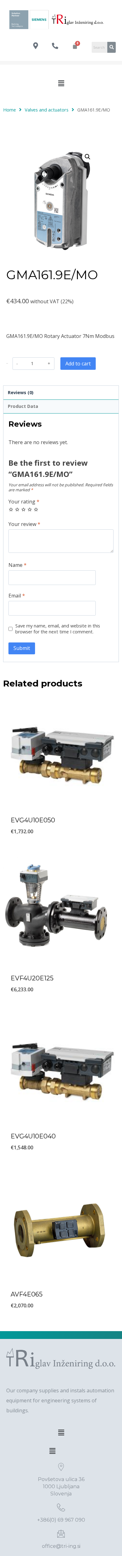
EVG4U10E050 (33, 820)
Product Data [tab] (23, 406)
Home (9, 110)
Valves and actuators (47, 110)
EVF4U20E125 (32, 978)
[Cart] (74, 46)
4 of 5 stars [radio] (29, 509)
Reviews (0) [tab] (20, 392)
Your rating (23, 501)
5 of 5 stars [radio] (35, 509)
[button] (61, 83)
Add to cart (78, 363)
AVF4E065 (27, 1294)
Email (16, 595)
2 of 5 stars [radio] (17, 509)
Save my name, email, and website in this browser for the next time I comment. (57, 629)
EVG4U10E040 (33, 1136)
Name (17, 565)
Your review (24, 524)
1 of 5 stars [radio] (10, 509)
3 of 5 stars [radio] (23, 509)
